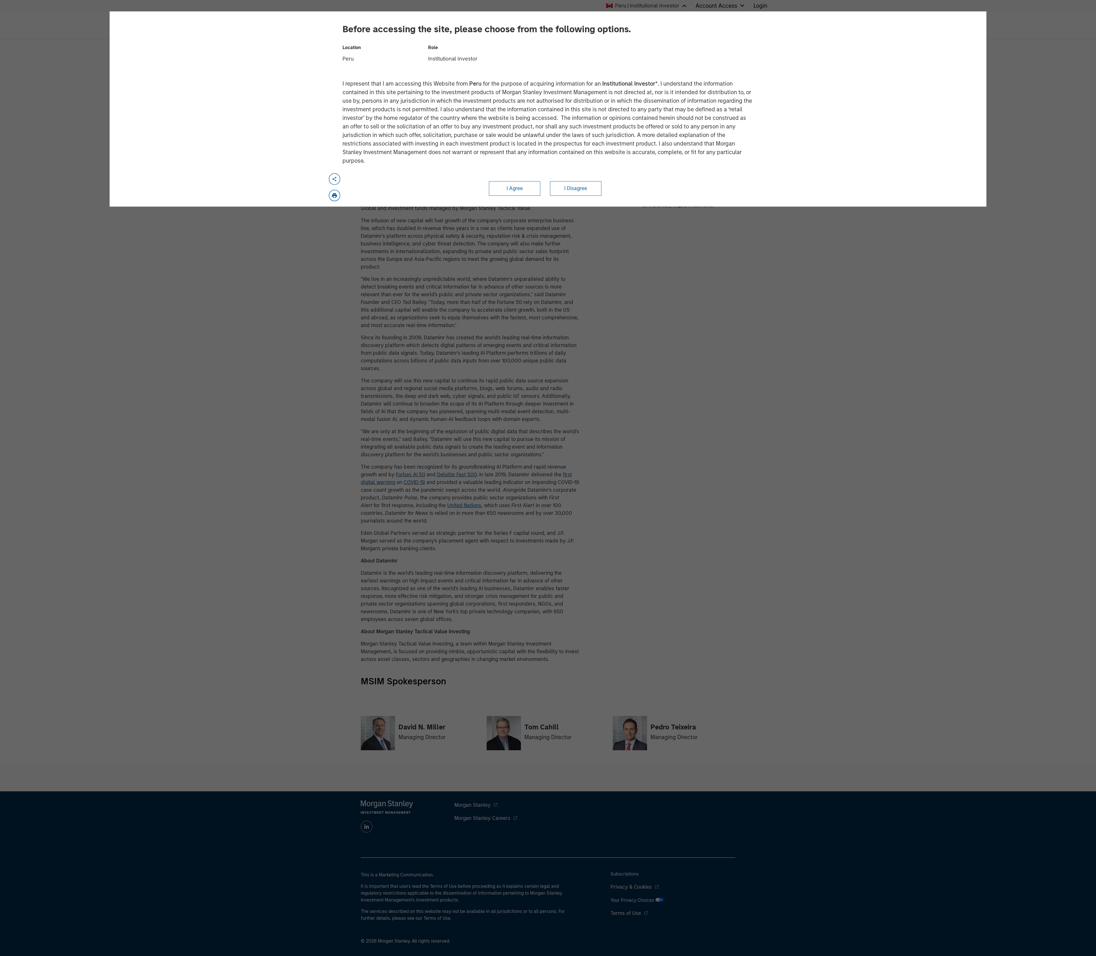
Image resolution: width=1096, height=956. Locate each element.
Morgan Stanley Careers (482, 818)
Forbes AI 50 (410, 474)
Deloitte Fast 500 (457, 474)
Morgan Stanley (472, 805)
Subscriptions (625, 874)
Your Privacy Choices (633, 900)
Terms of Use (626, 913)
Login (760, 5)
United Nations (464, 505)
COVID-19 (414, 482)
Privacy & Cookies (631, 887)
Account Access (716, 5)
